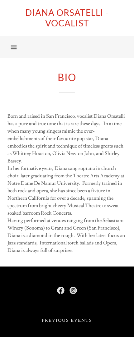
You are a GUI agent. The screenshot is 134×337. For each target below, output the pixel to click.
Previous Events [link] (67, 320)
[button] (13, 47)
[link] (67, 17)
